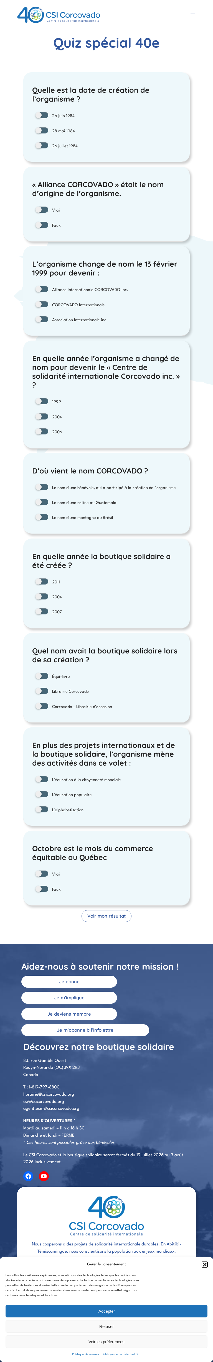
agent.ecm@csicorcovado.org (51, 1108)
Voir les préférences (106, 1341)
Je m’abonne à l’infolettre (85, 1030)
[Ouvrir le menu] (192, 15)
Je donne (69, 981)
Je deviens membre (69, 1014)
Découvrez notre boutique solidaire (98, 1046)
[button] (204, 1264)
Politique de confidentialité (120, 1354)
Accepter (106, 1311)
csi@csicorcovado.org (43, 1102)
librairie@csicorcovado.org (48, 1094)
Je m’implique (69, 997)
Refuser (106, 1326)
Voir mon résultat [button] (106, 916)
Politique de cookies (85, 1354)
